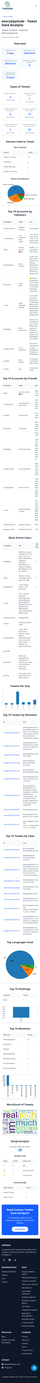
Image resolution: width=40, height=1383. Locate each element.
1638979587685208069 (11, 755)
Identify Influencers (30, 1277)
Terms (24, 1347)
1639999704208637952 (11, 795)
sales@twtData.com (11, 1364)
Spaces (4, 1282)
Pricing (24, 1336)
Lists (3, 1278)
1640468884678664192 (11, 733)
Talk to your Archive (30, 1284)
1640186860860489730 (11, 920)
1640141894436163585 (11, 815)
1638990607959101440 (11, 763)
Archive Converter (29, 1281)
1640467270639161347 (11, 746)
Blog (3, 1336)
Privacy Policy (27, 1350)
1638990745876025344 (11, 771)
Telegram (8, 1367)
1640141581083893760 (11, 810)
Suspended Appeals (30, 1310)
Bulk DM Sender (28, 1319)
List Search (26, 1306)
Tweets (4, 1275)
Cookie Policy (27, 1353)
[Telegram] (34, 1368)
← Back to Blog (7, 16)
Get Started (20, 1229)
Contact (25, 1343)
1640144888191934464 (11, 881)
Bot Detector (27, 1288)
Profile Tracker (28, 1322)
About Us (25, 1340)
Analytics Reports (29, 1297)
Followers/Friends (9, 1271)
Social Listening (28, 1326)
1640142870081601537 (11, 824)
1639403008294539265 (11, 779)
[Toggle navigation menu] (36, 6)
